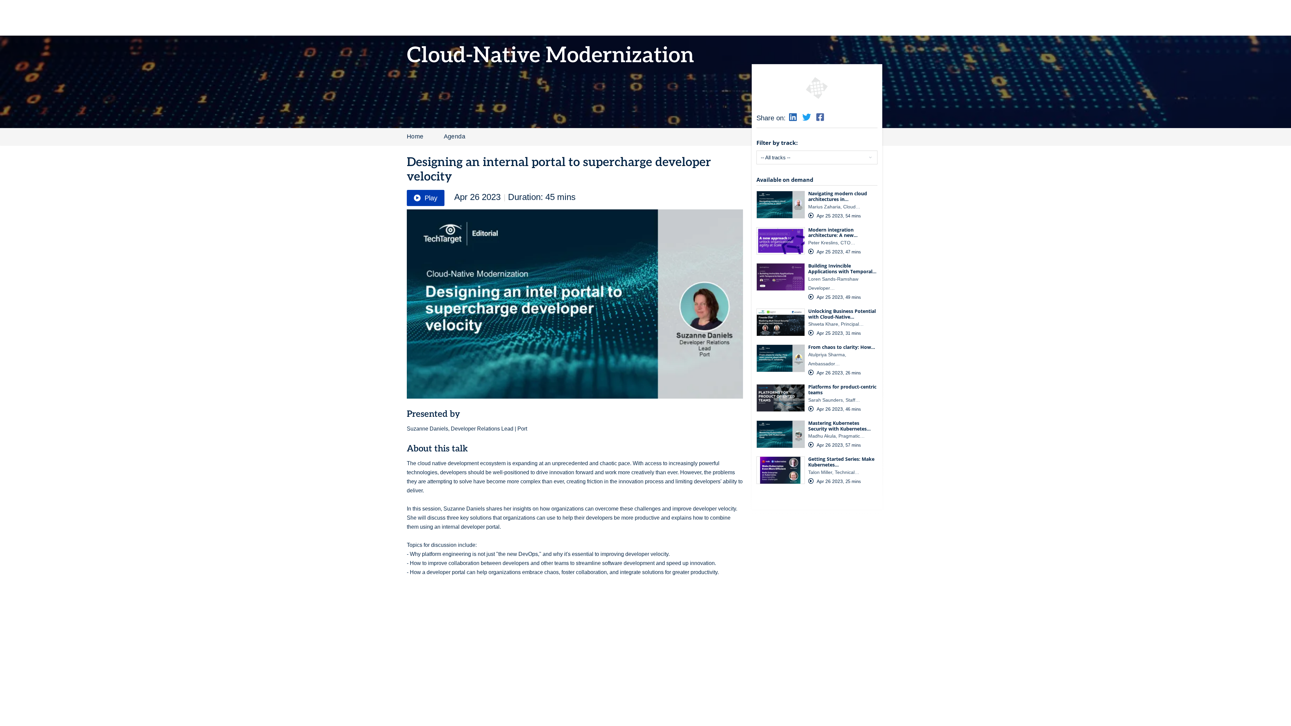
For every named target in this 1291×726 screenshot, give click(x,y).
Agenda (454, 136)
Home (415, 136)
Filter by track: (777, 143)
